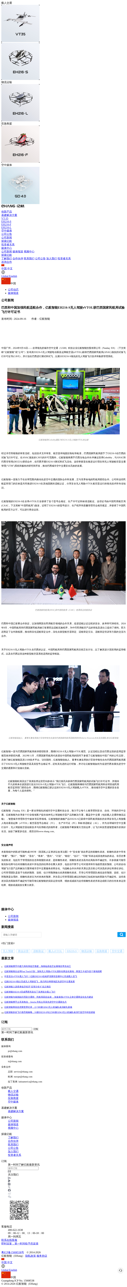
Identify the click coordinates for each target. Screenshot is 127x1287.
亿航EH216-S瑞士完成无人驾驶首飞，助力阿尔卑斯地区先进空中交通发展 (39, 981)
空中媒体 (6, 230)
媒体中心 (6, 248)
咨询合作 (6, 262)
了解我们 (6, 258)
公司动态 (13, 289)
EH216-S (6, 221)
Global (9, 276)
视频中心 (29, 251)
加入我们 (51, 258)
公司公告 (6, 234)
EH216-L (6, 227)
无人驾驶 (8, 951)
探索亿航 (6, 241)
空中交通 (117, 951)
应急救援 (102, 951)
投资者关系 (8, 244)
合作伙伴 (18, 258)
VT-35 (4, 218)
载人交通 (13, 1091)
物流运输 (86, 951)
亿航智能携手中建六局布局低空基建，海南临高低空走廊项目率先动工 (37, 966)
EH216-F (6, 224)
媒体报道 (18, 251)
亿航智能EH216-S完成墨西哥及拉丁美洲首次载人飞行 (29, 992)
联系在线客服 (19, 1242)
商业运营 (23, 951)
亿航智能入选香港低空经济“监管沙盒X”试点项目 (27, 986)
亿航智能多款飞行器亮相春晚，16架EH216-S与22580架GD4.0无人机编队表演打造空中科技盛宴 (49, 1012)
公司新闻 (6, 237)
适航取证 (38, 951)
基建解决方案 (9, 215)
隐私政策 (30, 1255)
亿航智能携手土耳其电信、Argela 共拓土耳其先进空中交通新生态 (35, 1002)
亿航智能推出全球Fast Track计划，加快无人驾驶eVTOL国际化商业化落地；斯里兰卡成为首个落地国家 (53, 971)
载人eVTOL (55, 951)
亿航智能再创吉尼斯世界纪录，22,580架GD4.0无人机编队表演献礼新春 (38, 1007)
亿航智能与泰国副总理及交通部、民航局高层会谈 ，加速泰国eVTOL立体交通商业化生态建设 (48, 997)
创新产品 (6, 211)
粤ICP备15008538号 (12, 1252)
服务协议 (42, 1255)
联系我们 (29, 258)
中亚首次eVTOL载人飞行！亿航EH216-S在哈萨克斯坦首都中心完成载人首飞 (40, 976)
